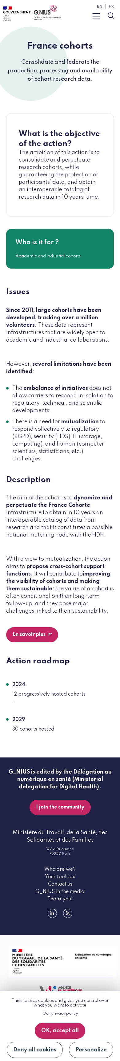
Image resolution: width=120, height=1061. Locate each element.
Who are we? (60, 869)
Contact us (60, 884)
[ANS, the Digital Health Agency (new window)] (60, 990)
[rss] (67, 913)
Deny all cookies (34, 1050)
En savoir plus (30, 634)
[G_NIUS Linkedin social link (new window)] (52, 913)
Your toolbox (60, 876)
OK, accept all (60, 1030)
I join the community (60, 807)
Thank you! (60, 899)
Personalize (91, 1050)
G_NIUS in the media (60, 891)
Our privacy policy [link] (60, 1013)
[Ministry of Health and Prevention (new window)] (60, 961)
